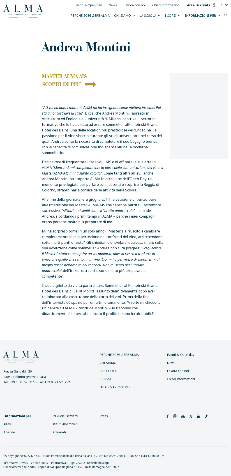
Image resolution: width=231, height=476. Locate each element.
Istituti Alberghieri (64, 424)
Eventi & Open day (88, 5)
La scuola (147, 15)
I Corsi (170, 15)
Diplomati (58, 432)
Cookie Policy (39, 463)
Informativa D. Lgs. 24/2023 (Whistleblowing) (80, 463)
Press (104, 416)
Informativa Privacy (15, 463)
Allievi (7, 424)
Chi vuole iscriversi (64, 416)
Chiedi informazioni (166, 5)
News (113, 5)
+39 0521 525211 (22, 382)
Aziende (9, 432)
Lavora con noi (135, 5)
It (220, 5)
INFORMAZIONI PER (200, 15)
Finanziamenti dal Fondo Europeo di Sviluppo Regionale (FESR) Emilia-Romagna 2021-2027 (61, 467)
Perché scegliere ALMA (90, 15)
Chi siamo (122, 15)
